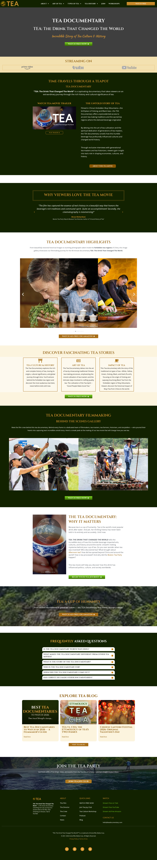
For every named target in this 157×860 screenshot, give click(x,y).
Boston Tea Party (115, 555)
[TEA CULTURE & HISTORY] (40, 361)
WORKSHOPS (114, 4)
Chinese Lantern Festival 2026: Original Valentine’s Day (116, 730)
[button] (34, 212)
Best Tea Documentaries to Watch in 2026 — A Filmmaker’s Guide (39, 730)
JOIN (103, 4)
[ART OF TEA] (78, 361)
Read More (27, 736)
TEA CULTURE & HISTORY (40, 365)
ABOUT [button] (44, 4)
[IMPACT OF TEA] (117, 361)
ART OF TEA (78, 365)
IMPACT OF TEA (116, 365)
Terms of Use (83, 839)
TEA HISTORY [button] (90, 4)
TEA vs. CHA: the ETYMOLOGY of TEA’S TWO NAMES (75, 730)
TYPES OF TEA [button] (73, 4)
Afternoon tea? (75, 552)
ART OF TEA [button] (57, 4)
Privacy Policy (74, 839)
